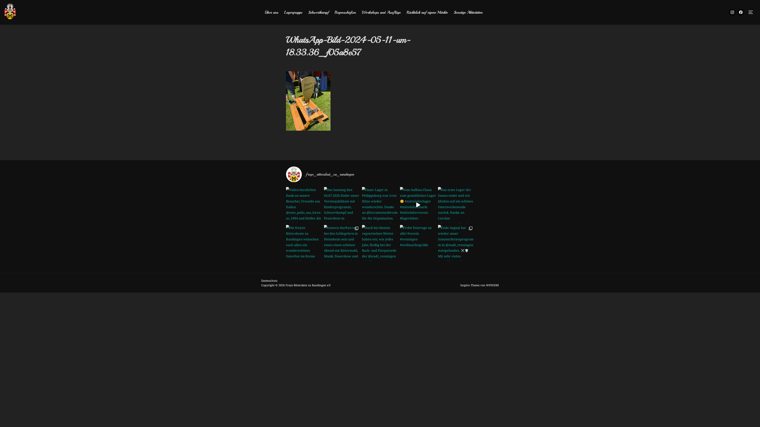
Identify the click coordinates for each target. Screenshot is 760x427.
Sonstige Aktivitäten (468, 12)
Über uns (271, 12)
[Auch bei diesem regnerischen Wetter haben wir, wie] (380, 243)
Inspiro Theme (470, 285)
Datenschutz (269, 280)
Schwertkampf (318, 12)
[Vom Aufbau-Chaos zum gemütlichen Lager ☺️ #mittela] (418, 205)
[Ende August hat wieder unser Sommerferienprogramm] (456, 243)
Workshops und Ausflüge (381, 12)
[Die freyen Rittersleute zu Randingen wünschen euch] (304, 243)
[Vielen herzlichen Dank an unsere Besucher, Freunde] (304, 205)
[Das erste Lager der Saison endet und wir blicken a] (456, 205)
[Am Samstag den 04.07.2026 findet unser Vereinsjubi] (342, 205)
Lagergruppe (293, 12)
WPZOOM (492, 285)
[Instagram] (732, 12)
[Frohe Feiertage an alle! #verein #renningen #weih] (418, 243)
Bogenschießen (345, 12)
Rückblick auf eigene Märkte (427, 12)
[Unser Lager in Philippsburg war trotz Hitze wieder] (380, 205)
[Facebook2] (740, 12)
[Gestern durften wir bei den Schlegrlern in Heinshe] (342, 243)
